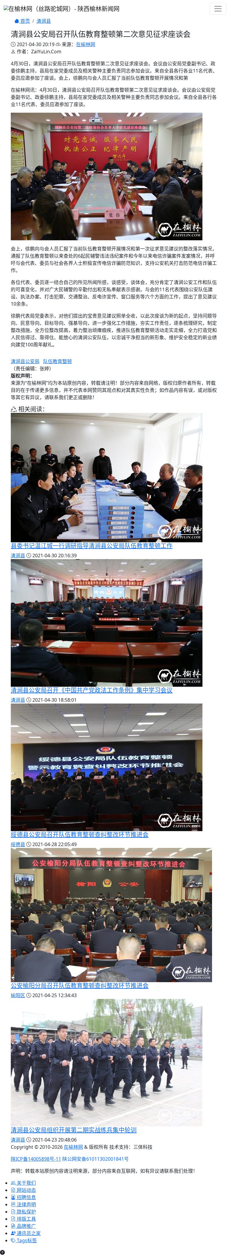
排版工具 (26, 1219)
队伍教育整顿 (57, 361)
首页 (24, 21)
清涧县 (44, 21)
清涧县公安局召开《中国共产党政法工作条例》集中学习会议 (91, 690)
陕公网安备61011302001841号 (95, 1159)
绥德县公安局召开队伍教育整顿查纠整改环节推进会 (80, 835)
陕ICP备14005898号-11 (36, 1159)
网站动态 (26, 1190)
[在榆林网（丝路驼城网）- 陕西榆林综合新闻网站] (61, 8)
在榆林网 (85, 44)
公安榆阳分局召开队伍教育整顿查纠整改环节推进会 (80, 986)
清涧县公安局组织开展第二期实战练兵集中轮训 (74, 1130)
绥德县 (18, 844)
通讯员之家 (28, 1233)
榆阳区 (18, 995)
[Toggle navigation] (218, 9)
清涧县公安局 (25, 361)
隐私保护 (26, 1211)
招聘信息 (26, 1197)
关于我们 (26, 1183)
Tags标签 (26, 1240)
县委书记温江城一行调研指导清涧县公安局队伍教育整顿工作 (91, 546)
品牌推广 (26, 1226)
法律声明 (26, 1204)
